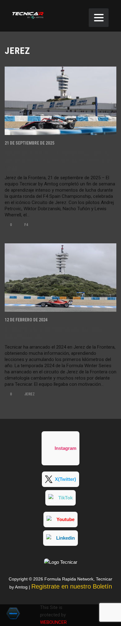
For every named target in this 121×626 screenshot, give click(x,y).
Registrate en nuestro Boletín (71, 586)
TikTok (65, 497)
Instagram (65, 448)
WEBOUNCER (53, 622)
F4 (25, 225)
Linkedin (65, 538)
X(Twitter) (65, 479)
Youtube (65, 519)
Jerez (29, 394)
